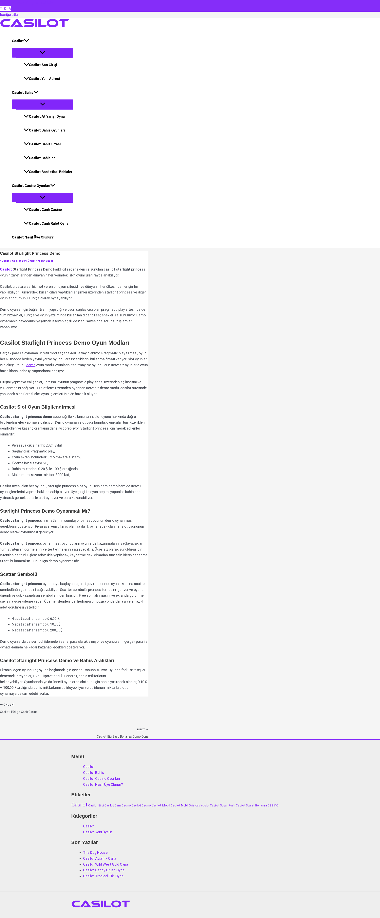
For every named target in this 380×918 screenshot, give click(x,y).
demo (30, 365)
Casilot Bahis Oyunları (47, 130)
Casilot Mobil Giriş (183, 805)
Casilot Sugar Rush (222, 805)
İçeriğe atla (9, 14)
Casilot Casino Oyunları (31, 186)
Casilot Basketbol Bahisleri (51, 172)
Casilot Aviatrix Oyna (99, 858)
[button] (26, 41)
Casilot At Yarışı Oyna (47, 116)
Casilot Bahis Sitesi (45, 144)
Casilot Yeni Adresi (44, 79)
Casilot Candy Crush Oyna (103, 870)
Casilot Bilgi (96, 805)
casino (273, 805)
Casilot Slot (202, 805)
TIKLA (5, 8)
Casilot (18, 41)
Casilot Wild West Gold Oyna (105, 864)
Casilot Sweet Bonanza (251, 805)
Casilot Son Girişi (43, 65)
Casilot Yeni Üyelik (23, 260)
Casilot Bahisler (42, 158)
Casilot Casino (141, 805)
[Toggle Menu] (42, 53)
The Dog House (95, 852)
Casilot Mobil (161, 805)
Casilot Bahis (22, 92)
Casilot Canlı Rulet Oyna (48, 223)
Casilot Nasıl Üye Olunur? (33, 237)
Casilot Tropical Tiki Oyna (103, 876)
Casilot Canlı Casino (45, 209)
